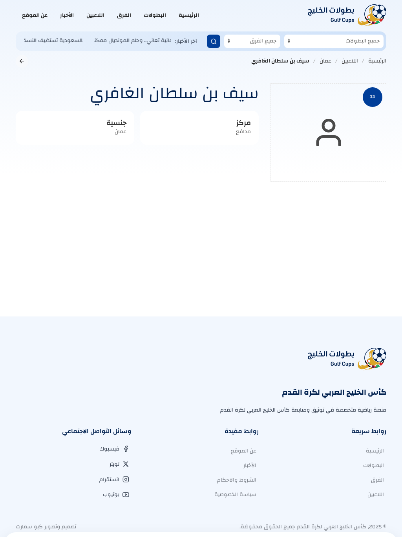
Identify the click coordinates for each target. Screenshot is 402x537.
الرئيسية (189, 15)
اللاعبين (95, 15)
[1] (213, 41)
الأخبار (67, 15)
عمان (325, 61)
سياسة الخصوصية (235, 494)
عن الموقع (35, 15)
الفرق (124, 15)
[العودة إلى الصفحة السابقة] (22, 61)
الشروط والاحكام (236, 480)
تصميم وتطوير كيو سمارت (46, 527)
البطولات (155, 15)
